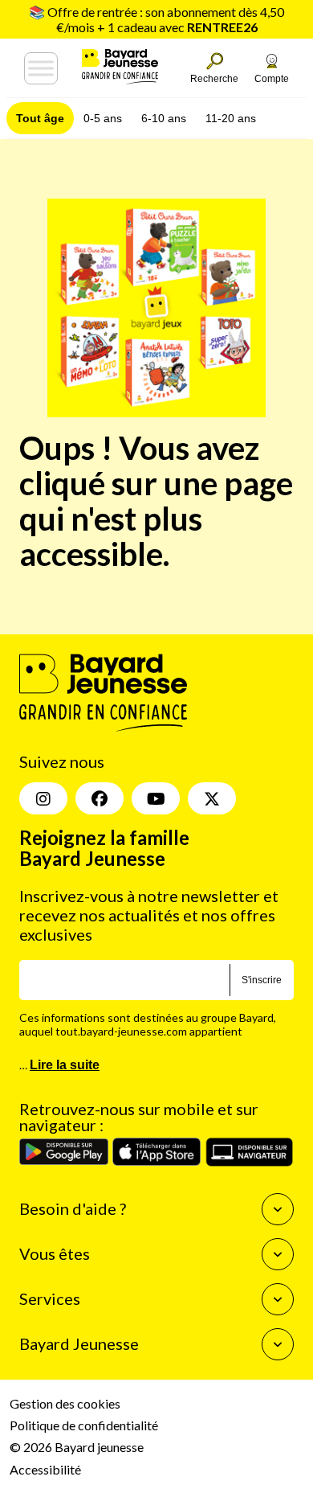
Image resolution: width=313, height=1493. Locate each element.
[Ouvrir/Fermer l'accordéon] (278, 1209)
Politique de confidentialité (84, 1425)
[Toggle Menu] (41, 68)
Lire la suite (65, 1065)
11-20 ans (230, 118)
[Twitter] (212, 798)
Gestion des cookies (65, 1403)
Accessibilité (45, 1469)
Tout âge (40, 118)
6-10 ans (163, 118)
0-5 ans (102, 118)
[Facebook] (99, 798)
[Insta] (43, 798)
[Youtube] (156, 798)
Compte (271, 78)
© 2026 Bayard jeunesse (77, 1446)
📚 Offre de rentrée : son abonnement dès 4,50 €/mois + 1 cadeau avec (156, 19)
